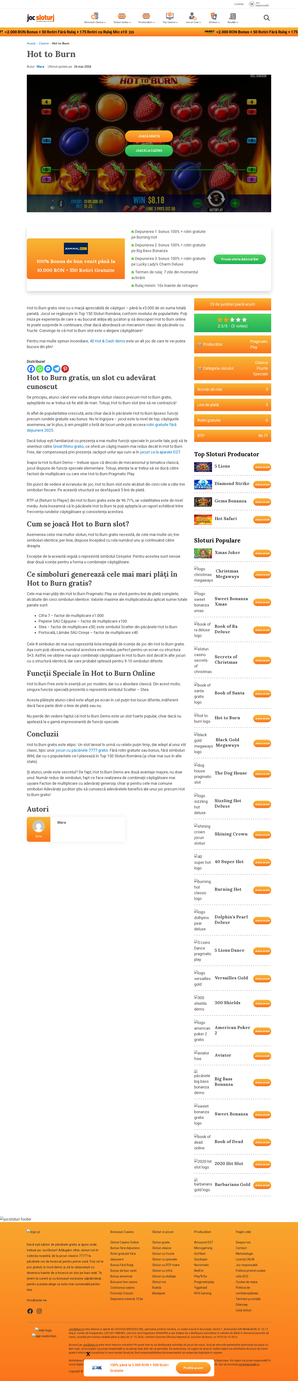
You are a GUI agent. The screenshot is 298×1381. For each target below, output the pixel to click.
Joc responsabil (246, 1265)
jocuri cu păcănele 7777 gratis (82, 750)
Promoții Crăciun (121, 1293)
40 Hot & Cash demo (107, 341)
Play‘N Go (200, 1276)
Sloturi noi (159, 1282)
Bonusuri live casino (123, 1282)
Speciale (260, 374)
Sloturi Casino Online (124, 1242)
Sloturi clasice (161, 1248)
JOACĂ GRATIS (149, 136)
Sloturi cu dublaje (164, 1276)
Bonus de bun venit (123, 1270)
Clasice (44, 43)
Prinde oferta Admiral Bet (239, 259)
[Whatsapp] (39, 369)
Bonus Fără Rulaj (121, 1265)
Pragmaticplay (204, 1282)
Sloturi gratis (161, 1242)
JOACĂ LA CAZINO (149, 150)
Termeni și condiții (248, 1299)
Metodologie (244, 1253)
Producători (145, 22)
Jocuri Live (192, 22)
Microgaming (203, 1248)
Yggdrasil (200, 1287)
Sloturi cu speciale (164, 1259)
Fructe (262, 368)
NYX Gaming (202, 1293)
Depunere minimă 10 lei (126, 1299)
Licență (239, 4)
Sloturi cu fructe (163, 1253)
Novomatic (201, 1265)
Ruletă (156, 1287)
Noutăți (232, 22)
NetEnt (199, 1270)
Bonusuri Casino (93, 22)
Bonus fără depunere (125, 1248)
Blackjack (158, 1293)
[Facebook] (31, 369)
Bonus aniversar (121, 1276)
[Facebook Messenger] (48, 369)
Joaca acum (262, 467)
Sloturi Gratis (121, 22)
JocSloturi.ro (76, 1329)
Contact (241, 1248)
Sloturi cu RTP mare (166, 1265)
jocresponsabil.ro (249, 1364)
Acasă (31, 43)
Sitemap (242, 1304)
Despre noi (243, 1242)
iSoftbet (200, 1253)
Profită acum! (193, 1368)
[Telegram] (56, 369)
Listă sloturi (244, 1310)
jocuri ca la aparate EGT (160, 452)
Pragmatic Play (259, 344)
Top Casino (169, 22)
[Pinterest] (65, 369)
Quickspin (200, 1259)
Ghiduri (213, 22)
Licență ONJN (245, 1259)
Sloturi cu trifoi (162, 1270)
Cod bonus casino (122, 1287)
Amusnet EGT (203, 1242)
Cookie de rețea (246, 1282)
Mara (40, 66)
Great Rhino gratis (68, 446)
